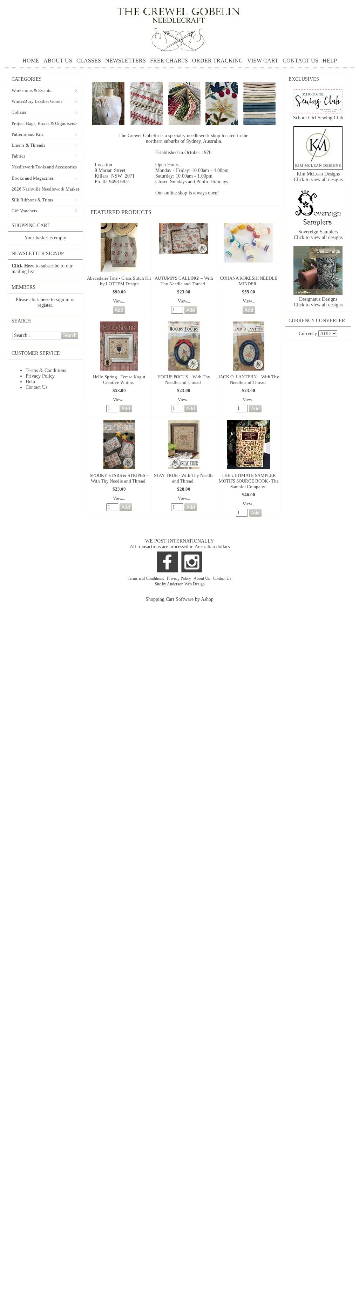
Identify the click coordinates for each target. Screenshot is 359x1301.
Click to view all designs (318, 179)
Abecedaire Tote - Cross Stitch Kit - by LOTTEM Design (119, 281)
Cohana (19, 112)
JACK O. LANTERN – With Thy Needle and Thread (248, 379)
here (44, 299)
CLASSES (88, 61)
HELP (330, 61)
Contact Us (36, 387)
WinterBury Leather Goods (37, 101)
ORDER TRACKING (217, 61)
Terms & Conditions (46, 370)
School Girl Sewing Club (318, 117)
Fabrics (18, 156)
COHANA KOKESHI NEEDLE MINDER (248, 281)
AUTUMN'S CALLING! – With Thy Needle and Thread (184, 281)
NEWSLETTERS (125, 61)
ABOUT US (57, 61)
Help (30, 381)
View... (119, 301)
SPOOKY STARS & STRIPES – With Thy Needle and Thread (119, 478)
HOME (30, 61)
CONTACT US (300, 61)
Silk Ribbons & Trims (32, 200)
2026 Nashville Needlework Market (45, 189)
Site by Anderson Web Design (180, 584)
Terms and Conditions (146, 578)
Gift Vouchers (24, 210)
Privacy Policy (40, 376)
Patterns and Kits (27, 134)
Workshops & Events (31, 90)
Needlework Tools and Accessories (44, 167)
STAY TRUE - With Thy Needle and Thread (184, 478)
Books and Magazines (33, 178)
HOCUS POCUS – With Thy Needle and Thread (183, 379)
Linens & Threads (28, 145)
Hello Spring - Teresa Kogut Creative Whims (119, 379)
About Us (202, 578)
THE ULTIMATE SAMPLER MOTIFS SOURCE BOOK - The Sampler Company (249, 481)
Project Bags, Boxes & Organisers (43, 123)
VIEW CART (262, 61)
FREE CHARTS (169, 61)
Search (69, 335)
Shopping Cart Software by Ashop (179, 599)
